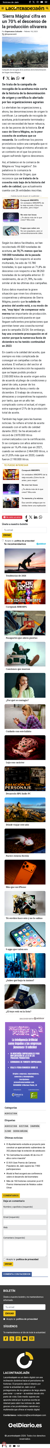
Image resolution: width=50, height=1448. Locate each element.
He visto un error (13, 517)
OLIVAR (8, 1131)
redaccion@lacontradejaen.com (31, 1415)
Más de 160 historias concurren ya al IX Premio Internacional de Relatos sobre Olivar (24, 1184)
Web (5, 1227)
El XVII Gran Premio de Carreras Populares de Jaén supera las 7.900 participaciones (23, 1166)
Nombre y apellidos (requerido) (18, 1207)
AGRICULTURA (11, 1113)
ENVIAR (7, 535)
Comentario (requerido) (14, 1238)
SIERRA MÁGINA (20, 1131)
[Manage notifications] (4, 1444)
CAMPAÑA (34, 1126)
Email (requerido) (11, 1217)
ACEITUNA (23, 1126)
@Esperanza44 (10, 34)
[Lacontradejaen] (25, 7)
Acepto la (19, 541)
